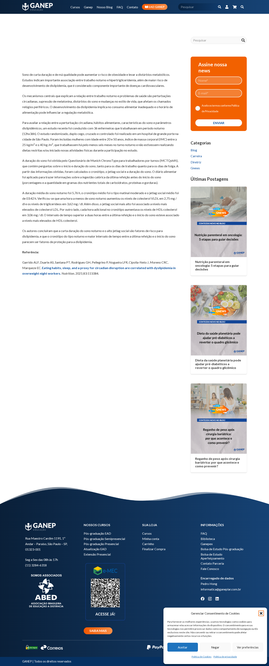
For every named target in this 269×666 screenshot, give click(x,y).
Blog (194, 150)
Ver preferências (248, 647)
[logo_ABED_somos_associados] (46, 590)
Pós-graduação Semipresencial (104, 539)
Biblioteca (208, 539)
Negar (215, 647)
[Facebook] (202, 599)
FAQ (204, 533)
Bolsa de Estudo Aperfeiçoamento (212, 556)
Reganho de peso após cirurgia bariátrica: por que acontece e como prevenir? (217, 462)
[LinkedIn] (217, 599)
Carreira (196, 156)
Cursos (147, 533)
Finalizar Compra (153, 549)
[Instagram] (210, 599)
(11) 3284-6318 (36, 565)
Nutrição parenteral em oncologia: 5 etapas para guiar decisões (217, 265)
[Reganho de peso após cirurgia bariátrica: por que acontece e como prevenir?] (219, 419)
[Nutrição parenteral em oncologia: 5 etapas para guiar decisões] (219, 222)
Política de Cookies (201, 656)
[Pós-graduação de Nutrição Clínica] (100, 335)
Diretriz (196, 162)
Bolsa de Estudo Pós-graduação (222, 549)
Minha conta (150, 539)
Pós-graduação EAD (97, 533)
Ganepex (207, 544)
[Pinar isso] (65, 59)
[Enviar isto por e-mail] (27, 59)
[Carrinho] (234, 7)
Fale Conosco (210, 569)
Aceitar (182, 647)
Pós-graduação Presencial (101, 544)
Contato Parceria (212, 563)
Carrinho (148, 544)
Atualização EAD (95, 549)
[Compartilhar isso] (36, 59)
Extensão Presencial (97, 554)
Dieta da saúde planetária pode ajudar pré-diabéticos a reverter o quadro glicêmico (218, 363)
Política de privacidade (225, 656)
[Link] (226, 7)
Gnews (195, 168)
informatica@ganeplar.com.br (221, 589)
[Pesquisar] (219, 7)
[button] (261, 613)
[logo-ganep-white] (37, 7)
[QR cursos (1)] (105, 591)
